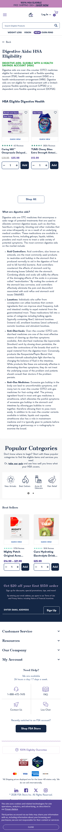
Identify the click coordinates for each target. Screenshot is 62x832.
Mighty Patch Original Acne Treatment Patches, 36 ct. (16, 554)
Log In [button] (45, 15)
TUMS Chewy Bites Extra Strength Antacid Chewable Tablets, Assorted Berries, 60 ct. (44, 151)
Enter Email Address (16, 610)
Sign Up (51, 610)
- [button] (4, 165)
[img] (15, 146)
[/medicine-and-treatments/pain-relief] (52, 482)
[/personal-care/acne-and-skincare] (39, 482)
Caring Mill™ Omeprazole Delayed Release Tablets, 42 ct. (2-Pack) (14, 151)
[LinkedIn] (16, 790)
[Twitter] (36, 790)
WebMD (19, 295)
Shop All (31, 199)
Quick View (15, 139)
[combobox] (31, 25)
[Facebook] (26, 790)
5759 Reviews (19, 549)
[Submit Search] (55, 25)
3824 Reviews (49, 146)
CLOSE (31, 827)
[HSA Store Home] (31, 15)
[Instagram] (46, 790)
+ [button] (17, 166)
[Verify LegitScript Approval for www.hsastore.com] (37, 762)
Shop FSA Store (31, 728)
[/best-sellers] (25, 482)
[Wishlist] (26, 112)
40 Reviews (18, 146)
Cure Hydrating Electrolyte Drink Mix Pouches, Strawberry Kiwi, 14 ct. (46, 554)
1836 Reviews (48, 549)
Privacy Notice (11, 809)
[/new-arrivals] (10, 482)
